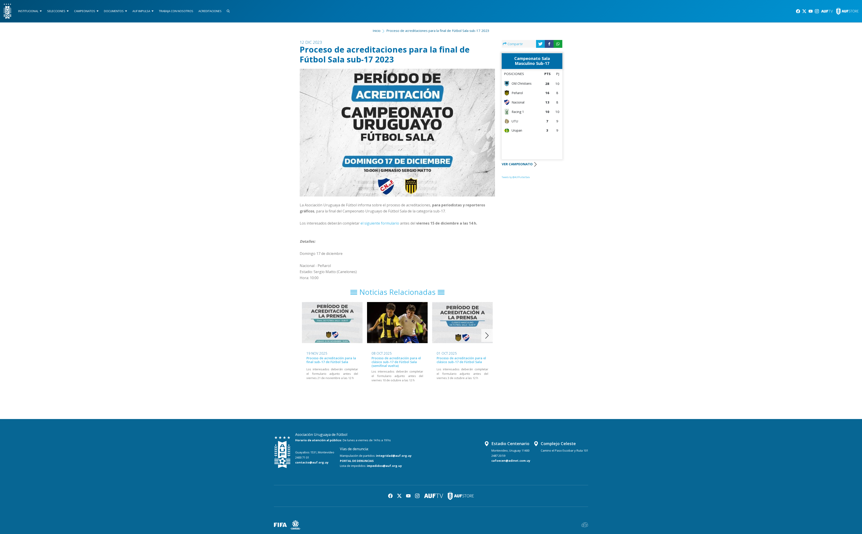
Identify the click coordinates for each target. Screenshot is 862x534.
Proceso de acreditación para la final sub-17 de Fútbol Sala (331, 360)
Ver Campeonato (517, 164)
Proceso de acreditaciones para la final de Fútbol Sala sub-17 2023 (437, 30)
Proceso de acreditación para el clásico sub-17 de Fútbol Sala (461, 360)
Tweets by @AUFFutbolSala (516, 177)
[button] (487, 335)
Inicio (376, 30)
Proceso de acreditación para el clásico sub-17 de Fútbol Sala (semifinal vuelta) (396, 362)
